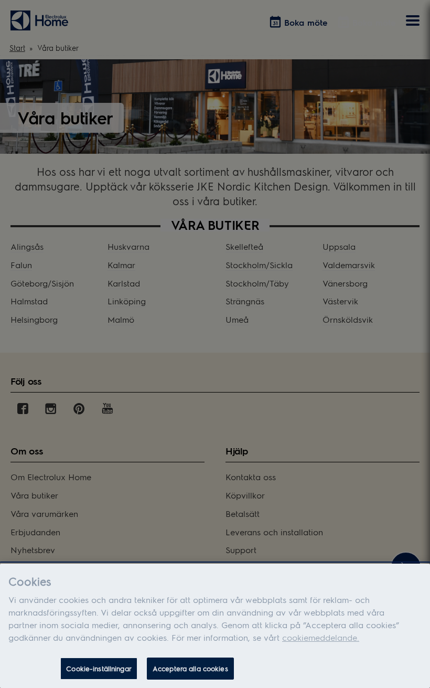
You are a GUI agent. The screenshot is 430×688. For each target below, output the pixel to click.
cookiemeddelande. (320, 637)
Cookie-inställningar (99, 668)
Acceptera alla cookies (190, 668)
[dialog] (215, 626)
